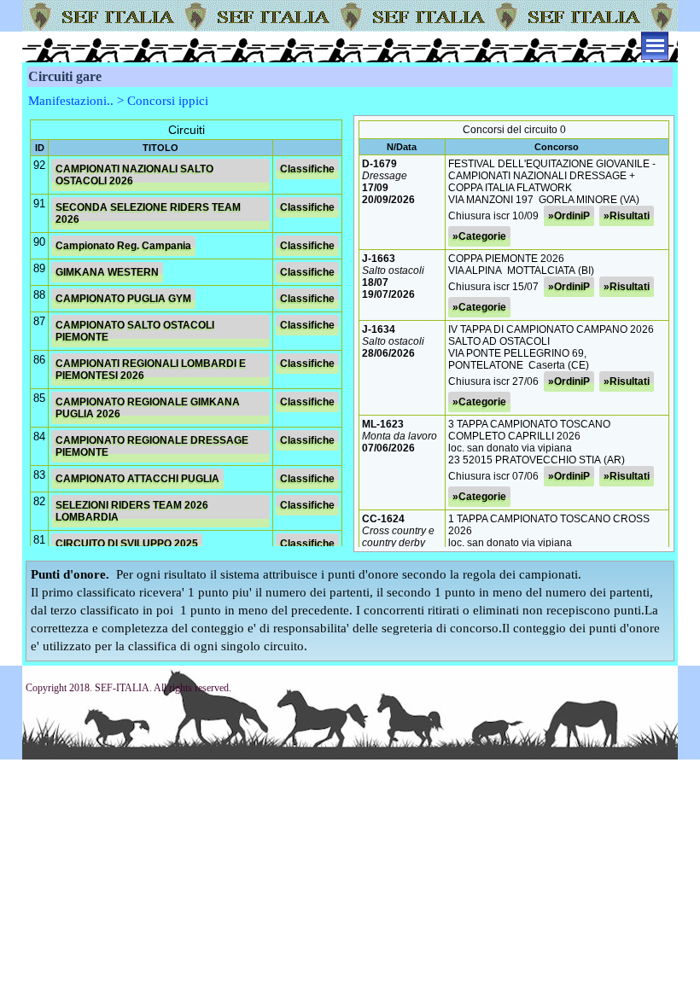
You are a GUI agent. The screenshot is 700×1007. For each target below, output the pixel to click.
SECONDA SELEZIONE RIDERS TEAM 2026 (148, 213)
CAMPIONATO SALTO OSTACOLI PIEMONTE (134, 331)
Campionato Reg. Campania (123, 246)
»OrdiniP (569, 216)
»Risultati (627, 216)
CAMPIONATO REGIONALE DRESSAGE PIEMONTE (151, 446)
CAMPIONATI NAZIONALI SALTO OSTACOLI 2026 (134, 175)
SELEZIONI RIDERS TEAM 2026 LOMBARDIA (131, 511)
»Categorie (479, 236)
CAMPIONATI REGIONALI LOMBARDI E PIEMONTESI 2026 (150, 369)
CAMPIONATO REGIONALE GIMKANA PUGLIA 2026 (147, 408)
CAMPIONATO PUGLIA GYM (123, 299)
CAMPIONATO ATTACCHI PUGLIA (137, 479)
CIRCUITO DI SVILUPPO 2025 (126, 544)
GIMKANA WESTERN (107, 272)
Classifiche (307, 169)
